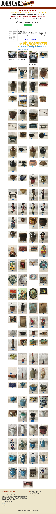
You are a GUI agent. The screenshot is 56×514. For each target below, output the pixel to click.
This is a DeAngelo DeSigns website (34, 510)
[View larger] (12, 54)
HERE (3, 501)
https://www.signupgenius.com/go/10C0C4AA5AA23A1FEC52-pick (34, 47)
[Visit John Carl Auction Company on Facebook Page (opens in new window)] (2, 505)
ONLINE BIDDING (28, 24)
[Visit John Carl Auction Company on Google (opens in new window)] (4, 505)
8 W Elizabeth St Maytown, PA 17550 (35, 491)
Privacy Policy (3, 503)
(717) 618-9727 (36, 493)
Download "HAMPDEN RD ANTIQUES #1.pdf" (24, 49)
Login (28, 511)
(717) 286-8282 (35, 492)
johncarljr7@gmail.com (34, 495)
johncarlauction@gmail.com (34, 496)
